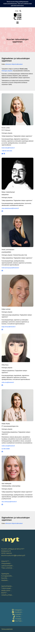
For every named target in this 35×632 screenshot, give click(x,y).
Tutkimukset (6, 588)
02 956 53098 (6, 448)
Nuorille (4, 578)
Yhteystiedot (5, 563)
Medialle (4, 580)
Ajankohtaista (6, 586)
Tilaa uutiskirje (6, 568)
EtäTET (4, 593)
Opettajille (5, 574)
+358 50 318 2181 (7, 150)
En (17, 11)
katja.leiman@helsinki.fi (8, 326)
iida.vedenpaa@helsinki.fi (9, 501)
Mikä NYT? (5, 561)
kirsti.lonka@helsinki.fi (8, 148)
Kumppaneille (6, 576)
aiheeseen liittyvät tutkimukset (14, 64)
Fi (15, 11)
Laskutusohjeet (7, 566)
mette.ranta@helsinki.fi (8, 446)
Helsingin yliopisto (7, 70)
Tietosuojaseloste (7, 629)
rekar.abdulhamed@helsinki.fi (10, 208)
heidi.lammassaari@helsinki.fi (10, 267)
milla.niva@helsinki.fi (8, 382)
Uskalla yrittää (6, 595)
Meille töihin (6, 590)
